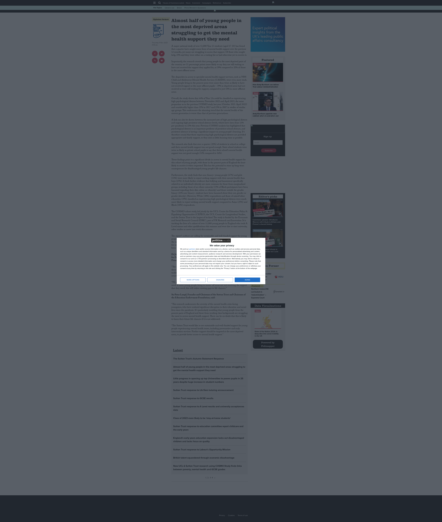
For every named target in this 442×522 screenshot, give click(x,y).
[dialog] (221, 261)
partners (192, 249)
